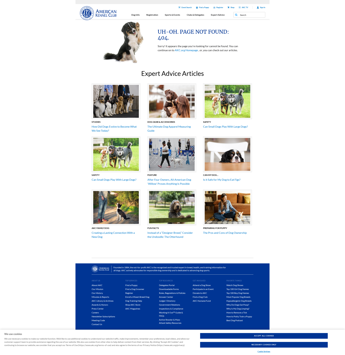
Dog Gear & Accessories (161, 122)
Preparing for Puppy (215, 228)
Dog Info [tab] (135, 14)
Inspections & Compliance (171, 308)
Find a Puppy (204, 7)
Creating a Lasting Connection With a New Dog (113, 234)
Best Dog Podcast (234, 320)
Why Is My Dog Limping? (237, 308)
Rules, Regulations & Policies (172, 293)
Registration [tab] (152, 14)
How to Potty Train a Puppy (239, 316)
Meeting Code (98, 320)
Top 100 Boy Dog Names (237, 293)
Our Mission (97, 289)
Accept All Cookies (264, 336)
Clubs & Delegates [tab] (195, 14)
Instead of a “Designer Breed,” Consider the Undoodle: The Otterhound (170, 234)
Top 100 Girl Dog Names (237, 289)
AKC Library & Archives (102, 300)
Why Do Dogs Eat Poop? (237, 304)
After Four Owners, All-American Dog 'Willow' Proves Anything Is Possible (169, 181)
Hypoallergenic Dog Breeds (239, 300)
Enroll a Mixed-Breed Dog (137, 297)
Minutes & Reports (100, 297)
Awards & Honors (100, 304)
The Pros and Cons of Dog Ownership (225, 232)
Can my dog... (210, 175)
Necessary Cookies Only (263, 345)
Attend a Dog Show (202, 285)
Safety (207, 122)
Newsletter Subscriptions (103, 316)
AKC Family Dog (100, 228)
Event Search (187, 7)
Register (219, 7)
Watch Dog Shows (234, 285)
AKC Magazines (132, 308)
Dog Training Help (133, 300)
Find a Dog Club (200, 297)
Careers (95, 312)
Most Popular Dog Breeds (238, 297)
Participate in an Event (203, 289)
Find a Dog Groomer (134, 289)
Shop (232, 7)
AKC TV (245, 7)
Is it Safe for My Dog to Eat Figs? (221, 179)
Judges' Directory (167, 300)
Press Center (98, 308)
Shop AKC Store (132, 304)
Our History (97, 293)
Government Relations (169, 304)
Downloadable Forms (169, 289)
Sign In (262, 7)
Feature (152, 175)
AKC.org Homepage (186, 50)
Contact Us (97, 324)
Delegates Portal (167, 285)
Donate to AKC (200, 293)
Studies (96, 122)
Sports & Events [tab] (172, 14)
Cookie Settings (264, 351)
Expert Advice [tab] (218, 14)
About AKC (97, 285)
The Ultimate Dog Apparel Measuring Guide (169, 128)
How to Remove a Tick (236, 312)
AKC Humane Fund (202, 300)
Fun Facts (153, 228)
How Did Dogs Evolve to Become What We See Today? (114, 128)
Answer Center (166, 297)
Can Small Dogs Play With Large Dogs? (225, 126)
